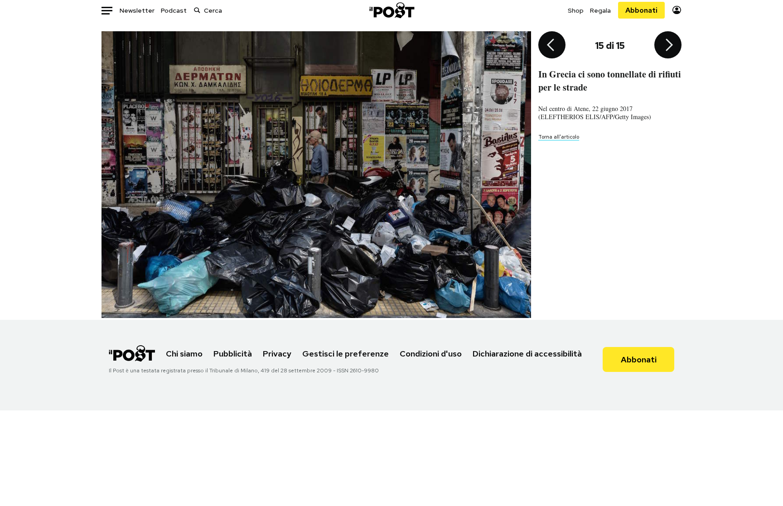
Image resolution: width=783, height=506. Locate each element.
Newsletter (137, 10)
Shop (576, 10)
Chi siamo (184, 353)
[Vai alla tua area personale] (677, 10)
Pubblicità (232, 353)
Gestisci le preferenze (345, 353)
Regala (600, 10)
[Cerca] (197, 10)
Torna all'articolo (558, 137)
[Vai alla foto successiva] (668, 45)
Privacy (277, 353)
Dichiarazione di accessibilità (527, 353)
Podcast (174, 10)
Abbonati (641, 10)
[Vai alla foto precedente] (552, 45)
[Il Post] (391, 10)
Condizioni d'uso (431, 353)
